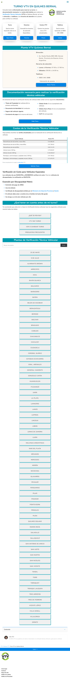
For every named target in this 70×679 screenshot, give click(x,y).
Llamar (60, 38)
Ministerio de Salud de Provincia (42, 191)
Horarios (26, 38)
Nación (56, 191)
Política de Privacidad (6, 676)
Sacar (9, 38)
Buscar (63, 245)
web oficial (20, 162)
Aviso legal (4, 669)
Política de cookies (6, 674)
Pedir (35, 121)
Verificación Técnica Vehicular (12, 14)
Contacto (3, 670)
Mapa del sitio (5, 672)
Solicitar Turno (35, 166)
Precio (43, 38)
